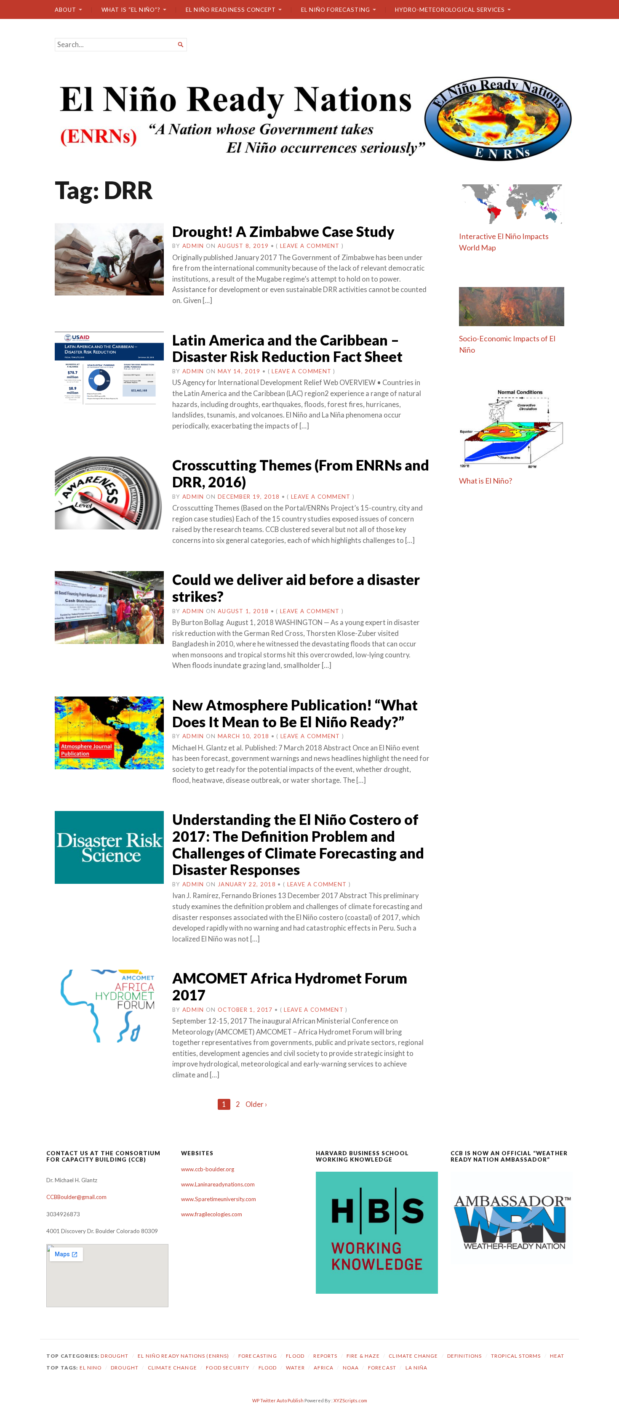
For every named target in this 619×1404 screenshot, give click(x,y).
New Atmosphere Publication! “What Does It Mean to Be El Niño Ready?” (295, 713)
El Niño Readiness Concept (231, 9)
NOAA (351, 1367)
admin (193, 245)
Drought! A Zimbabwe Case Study (283, 231)
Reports (325, 1356)
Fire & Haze (363, 1356)
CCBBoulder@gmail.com (76, 1197)
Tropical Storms (516, 1356)
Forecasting (257, 1356)
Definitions (464, 1356)
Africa (324, 1367)
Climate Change (413, 1356)
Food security (227, 1367)
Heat (557, 1356)
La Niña (417, 1367)
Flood (295, 1356)
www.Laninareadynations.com (218, 1184)
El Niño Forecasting (335, 9)
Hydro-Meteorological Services (450, 9)
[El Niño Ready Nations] (309, 117)
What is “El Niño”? (131, 9)
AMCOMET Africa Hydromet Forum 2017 (289, 986)
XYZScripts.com (350, 1400)
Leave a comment (310, 245)
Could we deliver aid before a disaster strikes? (296, 588)
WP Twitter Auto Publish (278, 1400)
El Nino (91, 1367)
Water (295, 1367)
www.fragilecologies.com (211, 1214)
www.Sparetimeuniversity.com (218, 1199)
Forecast (382, 1367)
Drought (114, 1356)
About (65, 9)
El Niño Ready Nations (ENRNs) (183, 1356)
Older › (256, 1104)
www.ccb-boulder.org (207, 1169)
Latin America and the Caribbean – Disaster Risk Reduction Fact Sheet (287, 348)
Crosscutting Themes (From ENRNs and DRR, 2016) (300, 473)
